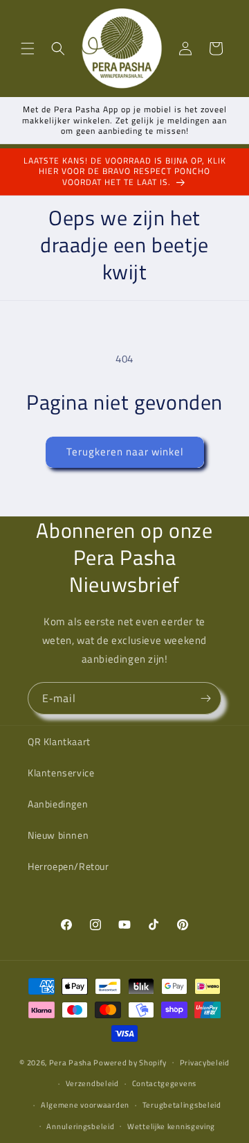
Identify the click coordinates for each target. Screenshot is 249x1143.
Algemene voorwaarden (85, 1104)
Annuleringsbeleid (80, 1126)
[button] (27, 48)
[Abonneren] (205, 698)
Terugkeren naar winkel (124, 452)
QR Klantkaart (59, 741)
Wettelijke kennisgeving (171, 1126)
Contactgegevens (164, 1083)
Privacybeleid (205, 1062)
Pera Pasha (70, 1061)
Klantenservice (61, 772)
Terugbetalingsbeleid (181, 1104)
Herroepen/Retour (68, 866)
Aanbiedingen (58, 803)
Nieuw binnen (58, 835)
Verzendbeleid (92, 1083)
